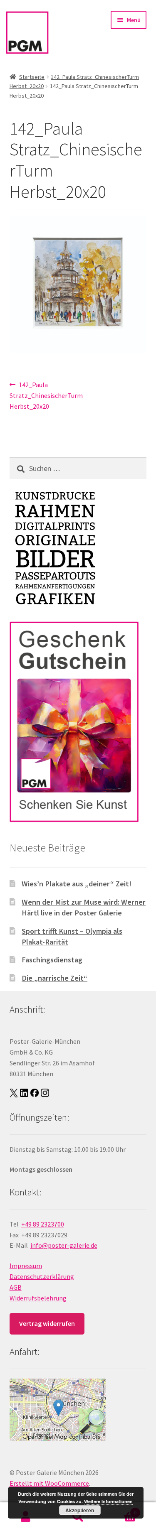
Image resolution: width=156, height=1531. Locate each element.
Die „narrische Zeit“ (54, 978)
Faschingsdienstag (52, 959)
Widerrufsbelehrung (38, 1298)
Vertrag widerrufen (47, 1323)
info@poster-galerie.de (63, 1245)
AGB (16, 1287)
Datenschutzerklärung (42, 1276)
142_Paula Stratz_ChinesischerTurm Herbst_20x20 (46, 395)
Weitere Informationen (108, 1501)
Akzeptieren (79, 1510)
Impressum (26, 1265)
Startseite (32, 77)
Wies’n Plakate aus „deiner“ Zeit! (76, 883)
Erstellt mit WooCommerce (49, 1483)
